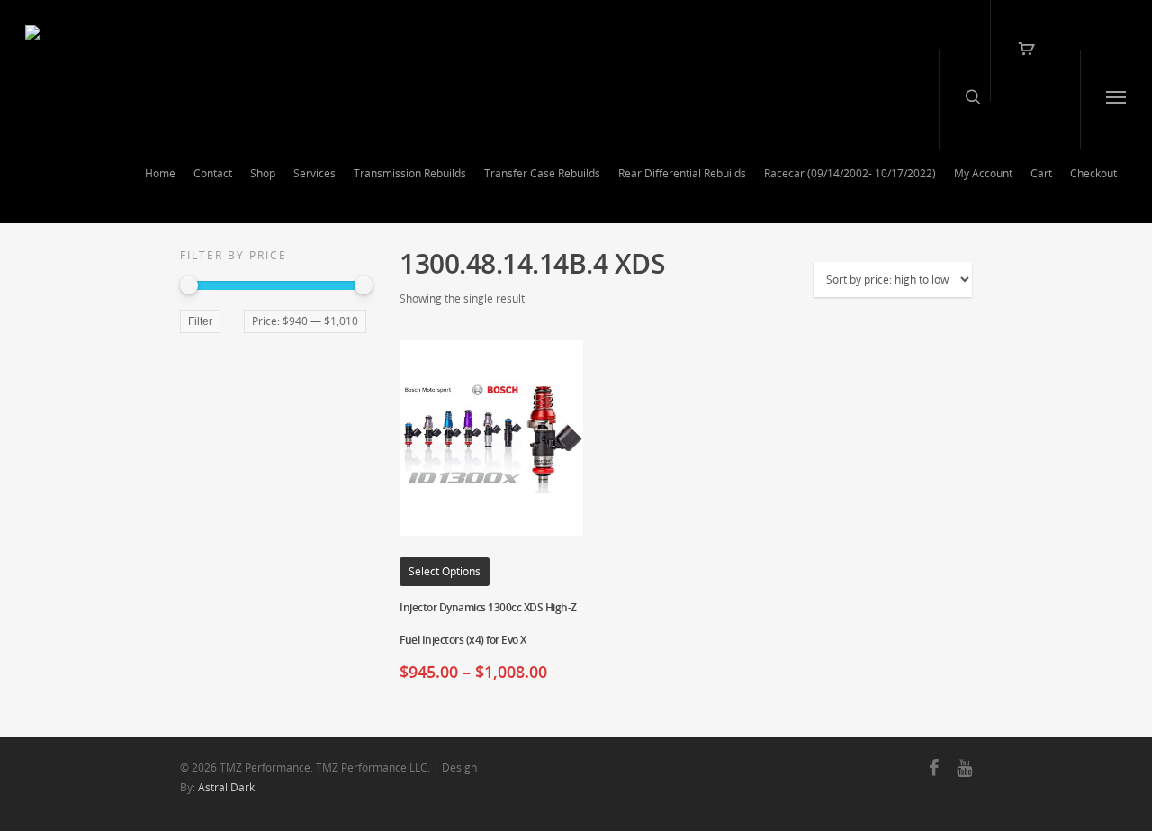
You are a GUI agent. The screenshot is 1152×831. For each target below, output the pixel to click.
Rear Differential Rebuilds (682, 173)
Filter (200, 321)
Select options (445, 571)
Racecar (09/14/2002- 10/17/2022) (850, 173)
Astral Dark (226, 787)
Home (160, 173)
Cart (1041, 173)
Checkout (1093, 173)
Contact (213, 173)
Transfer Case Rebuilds (542, 173)
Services (314, 173)
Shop (262, 173)
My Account (983, 173)
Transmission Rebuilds (410, 173)
